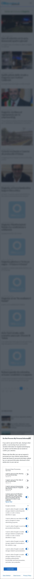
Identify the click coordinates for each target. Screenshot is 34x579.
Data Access (16, 575)
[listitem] (17, 470)
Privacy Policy (27, 575)
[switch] (27, 474)
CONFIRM (10, 569)
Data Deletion (7, 575)
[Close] (30, 438)
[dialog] (17, 507)
